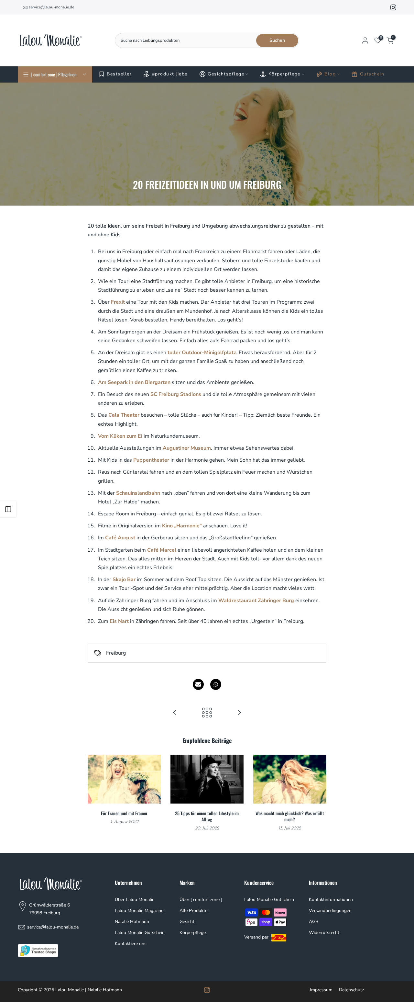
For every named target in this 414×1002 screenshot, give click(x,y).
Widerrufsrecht (324, 932)
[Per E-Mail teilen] (198, 684)
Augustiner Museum (187, 448)
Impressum (321, 990)
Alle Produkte (193, 910)
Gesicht (187, 921)
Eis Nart (119, 621)
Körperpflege (284, 74)
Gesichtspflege (226, 74)
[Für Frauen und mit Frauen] (239, 713)
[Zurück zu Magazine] (207, 713)
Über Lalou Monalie (134, 899)
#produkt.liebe (170, 74)
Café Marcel (161, 550)
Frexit (118, 302)
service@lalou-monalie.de (51, 7)
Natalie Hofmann (132, 921)
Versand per (257, 937)
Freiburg (116, 653)
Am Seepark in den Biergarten (134, 382)
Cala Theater (123, 415)
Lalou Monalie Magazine (139, 910)
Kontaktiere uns (131, 943)
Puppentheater (151, 460)
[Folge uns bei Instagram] (393, 7)
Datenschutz (351, 990)
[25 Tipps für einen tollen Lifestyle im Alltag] (174, 713)
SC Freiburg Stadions (175, 394)
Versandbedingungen (330, 910)
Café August (120, 537)
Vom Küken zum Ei (121, 436)
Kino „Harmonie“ (182, 525)
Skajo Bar (124, 579)
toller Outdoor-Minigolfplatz (202, 352)
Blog (330, 74)
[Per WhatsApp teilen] (215, 684)
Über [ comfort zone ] (201, 899)
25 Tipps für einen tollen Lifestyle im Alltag (207, 816)
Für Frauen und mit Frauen (124, 812)
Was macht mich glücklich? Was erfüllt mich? (290, 816)
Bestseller (119, 74)
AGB (313, 921)
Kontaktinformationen (331, 899)
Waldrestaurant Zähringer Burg (256, 600)
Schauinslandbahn (138, 493)
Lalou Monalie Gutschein (140, 932)
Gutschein (372, 74)
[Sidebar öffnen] (8, 509)
